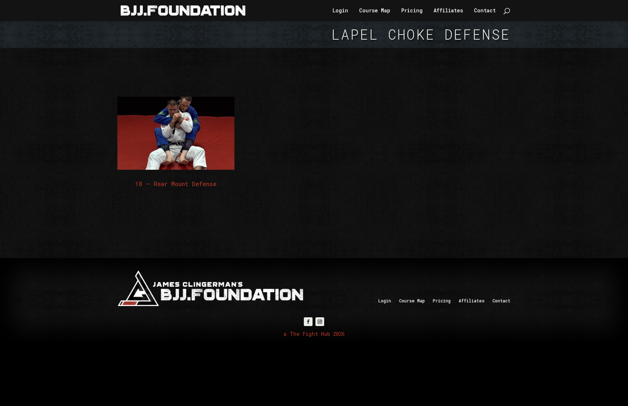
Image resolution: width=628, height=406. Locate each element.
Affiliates (448, 11)
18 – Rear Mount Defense (176, 184)
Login (340, 11)
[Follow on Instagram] (319, 321)
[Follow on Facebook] (308, 321)
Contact (485, 11)
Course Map (374, 11)
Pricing (412, 11)
